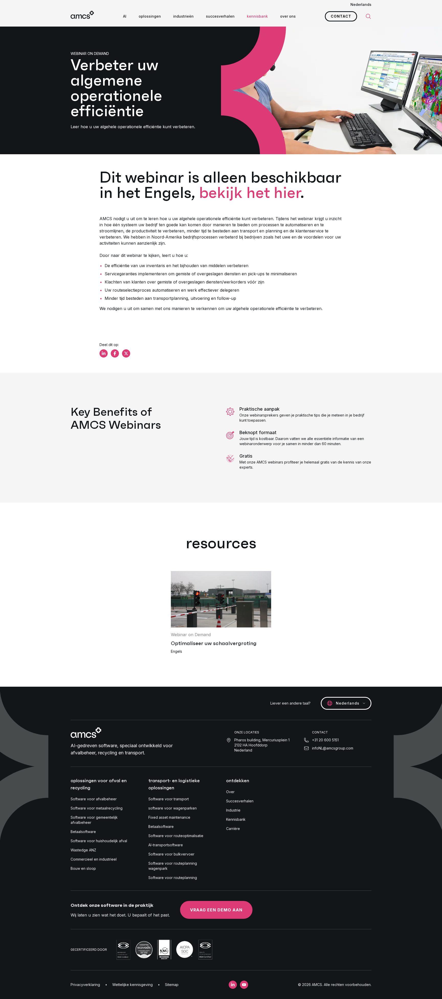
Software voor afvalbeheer (94, 799)
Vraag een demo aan (216, 909)
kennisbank (257, 16)
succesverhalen (220, 16)
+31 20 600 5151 (325, 740)
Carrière (233, 828)
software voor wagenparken (172, 808)
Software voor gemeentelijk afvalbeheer (94, 820)
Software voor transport (168, 799)
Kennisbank (236, 819)
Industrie (233, 810)
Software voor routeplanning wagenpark (172, 866)
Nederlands (360, 4)
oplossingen (150, 16)
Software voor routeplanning (172, 877)
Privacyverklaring (85, 984)
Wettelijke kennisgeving (132, 984)
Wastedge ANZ (83, 850)
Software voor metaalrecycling (97, 808)
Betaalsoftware (83, 831)
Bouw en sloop (83, 868)
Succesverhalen (239, 801)
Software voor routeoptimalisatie (175, 836)
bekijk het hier (249, 192)
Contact (341, 16)
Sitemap (172, 984)
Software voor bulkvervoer (171, 854)
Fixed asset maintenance (169, 817)
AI (124, 16)
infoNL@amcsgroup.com (332, 748)
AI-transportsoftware (165, 845)
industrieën (183, 16)
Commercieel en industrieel (94, 859)
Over (230, 792)
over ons (288, 16)
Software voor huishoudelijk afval (99, 841)
